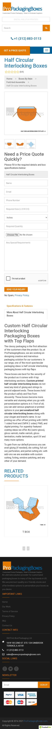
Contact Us (7, 625)
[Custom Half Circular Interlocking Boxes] (31, 144)
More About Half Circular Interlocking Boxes (25, 314)
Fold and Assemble (15, 82)
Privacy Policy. (22, 295)
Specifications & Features (20, 306)
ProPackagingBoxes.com (35, 721)
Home (9, 79)
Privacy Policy (8, 616)
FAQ (4, 621)
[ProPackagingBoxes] (26, 8)
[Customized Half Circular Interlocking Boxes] (20, 144)
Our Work (6, 607)
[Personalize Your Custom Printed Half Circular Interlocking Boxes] (9, 144)
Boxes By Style (25, 79)
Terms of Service (10, 611)
